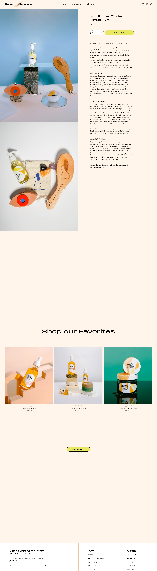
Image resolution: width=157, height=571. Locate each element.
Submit (46, 565)
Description (95, 43)
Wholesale (92, 562)
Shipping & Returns (96, 558)
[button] (66, 4)
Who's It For (124, 43)
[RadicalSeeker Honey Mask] (128, 375)
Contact (91, 569)
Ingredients (109, 43)
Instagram (131, 555)
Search (91, 555)
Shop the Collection (78, 449)
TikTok (130, 562)
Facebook (131, 558)
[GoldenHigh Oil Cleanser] (78, 375)
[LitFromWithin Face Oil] (29, 375)
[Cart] (151, 4)
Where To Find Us (95, 566)
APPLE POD (131, 569)
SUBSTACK (131, 566)
